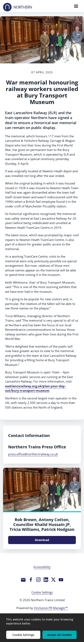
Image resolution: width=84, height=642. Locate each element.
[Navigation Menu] (76, 6)
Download (42, 540)
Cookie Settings (42, 592)
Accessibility (42, 567)
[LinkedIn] (46, 579)
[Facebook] (31, 579)
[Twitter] (53, 579)
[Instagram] (38, 579)
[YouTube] (61, 579)
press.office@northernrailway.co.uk (33, 454)
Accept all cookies (59, 635)
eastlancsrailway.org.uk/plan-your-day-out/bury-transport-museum (35, 388)
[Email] (23, 579)
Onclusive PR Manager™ (51, 608)
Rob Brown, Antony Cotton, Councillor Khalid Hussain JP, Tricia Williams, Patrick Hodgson (42, 524)
